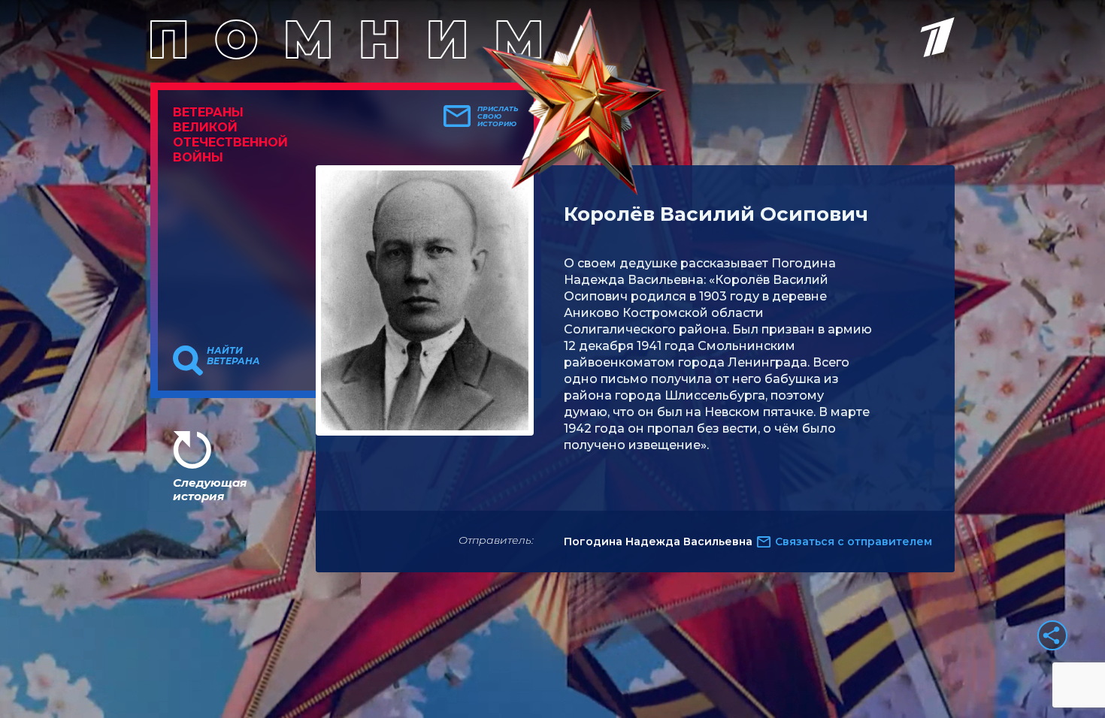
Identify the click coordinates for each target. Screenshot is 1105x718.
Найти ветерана (233, 356)
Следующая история (210, 489)
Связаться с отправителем (853, 541)
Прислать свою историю (498, 116)
